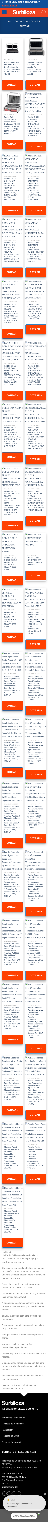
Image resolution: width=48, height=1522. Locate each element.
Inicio (10, 21)
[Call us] (19, 1493)
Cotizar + (12, 85)
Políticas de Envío (10, 1436)
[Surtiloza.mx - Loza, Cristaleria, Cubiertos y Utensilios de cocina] (24, 12)
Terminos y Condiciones (13, 1418)
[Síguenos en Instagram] (9, 1493)
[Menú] (4, 12)
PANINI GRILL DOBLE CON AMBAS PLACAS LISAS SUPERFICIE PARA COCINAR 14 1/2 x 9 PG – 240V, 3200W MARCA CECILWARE (12, 375)
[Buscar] (43, 12)
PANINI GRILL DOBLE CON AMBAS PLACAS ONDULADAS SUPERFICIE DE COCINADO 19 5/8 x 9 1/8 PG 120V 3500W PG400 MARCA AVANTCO (35, 375)
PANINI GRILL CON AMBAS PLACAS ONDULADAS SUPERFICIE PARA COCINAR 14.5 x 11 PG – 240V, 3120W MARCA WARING (12, 313)
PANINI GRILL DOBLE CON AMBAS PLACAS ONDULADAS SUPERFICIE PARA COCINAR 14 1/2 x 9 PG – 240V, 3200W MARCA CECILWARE (12, 437)
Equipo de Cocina (21, 21)
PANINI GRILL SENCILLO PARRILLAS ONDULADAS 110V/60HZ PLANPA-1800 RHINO (10, 619)
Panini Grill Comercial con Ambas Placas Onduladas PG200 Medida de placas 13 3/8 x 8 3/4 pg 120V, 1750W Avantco (12, 125)
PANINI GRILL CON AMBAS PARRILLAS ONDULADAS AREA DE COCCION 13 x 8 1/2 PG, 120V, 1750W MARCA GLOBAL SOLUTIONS (11, 189)
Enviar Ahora (9, 5)
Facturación (7, 1430)
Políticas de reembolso (13, 1424)
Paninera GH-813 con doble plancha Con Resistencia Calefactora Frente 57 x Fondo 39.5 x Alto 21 (12, 68)
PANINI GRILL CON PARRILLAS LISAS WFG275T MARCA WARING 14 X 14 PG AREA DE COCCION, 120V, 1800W (34, 311)
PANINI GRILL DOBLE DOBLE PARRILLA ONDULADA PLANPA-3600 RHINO (10, 563)
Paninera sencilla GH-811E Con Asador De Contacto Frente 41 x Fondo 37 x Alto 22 (34, 68)
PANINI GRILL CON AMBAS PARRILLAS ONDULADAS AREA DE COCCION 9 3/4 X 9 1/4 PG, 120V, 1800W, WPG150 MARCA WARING (11, 252)
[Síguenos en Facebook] (4, 1493)
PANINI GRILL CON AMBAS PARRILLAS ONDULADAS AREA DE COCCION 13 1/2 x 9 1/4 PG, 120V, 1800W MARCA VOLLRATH (35, 126)
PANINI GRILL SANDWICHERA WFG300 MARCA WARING (34, 561)
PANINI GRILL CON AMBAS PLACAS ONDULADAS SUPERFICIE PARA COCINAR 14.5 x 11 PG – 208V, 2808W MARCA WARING (35, 252)
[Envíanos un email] (14, 1493)
